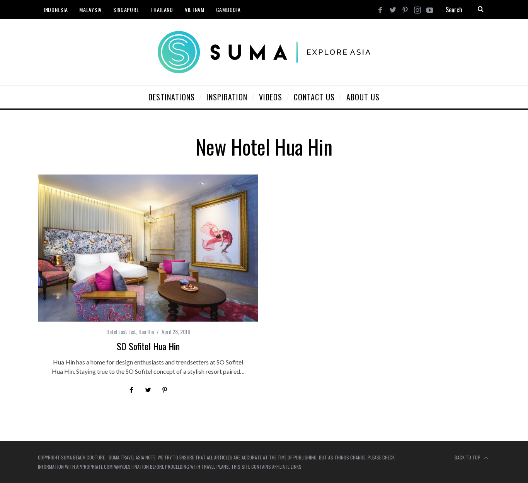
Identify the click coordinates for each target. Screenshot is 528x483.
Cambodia (228, 9)
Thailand (161, 9)
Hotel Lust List (121, 331)
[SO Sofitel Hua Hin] (148, 248)
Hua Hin (146, 331)
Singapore (126, 9)
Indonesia (56, 9)
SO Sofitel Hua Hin (148, 346)
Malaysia (90, 9)
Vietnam (194, 9)
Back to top (468, 457)
